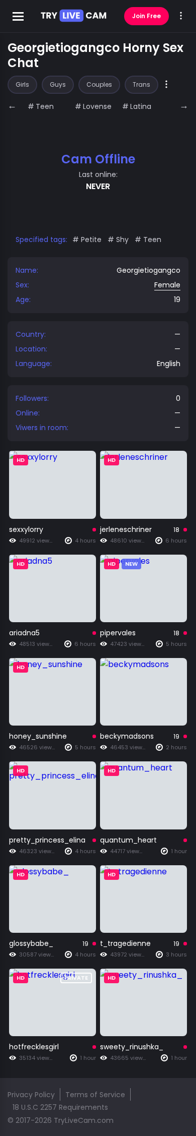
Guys (58, 84)
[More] (166, 85)
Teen (45, 106)
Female (167, 285)
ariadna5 (24, 633)
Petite (91, 239)
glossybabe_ (31, 943)
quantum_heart (128, 840)
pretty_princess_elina (47, 840)
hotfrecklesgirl (34, 1047)
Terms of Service (95, 1095)
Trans (141, 84)
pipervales (118, 633)
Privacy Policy (31, 1095)
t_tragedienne (125, 943)
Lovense (97, 106)
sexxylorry (26, 529)
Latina (140, 106)
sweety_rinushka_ (131, 1047)
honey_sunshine (38, 736)
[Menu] (181, 16)
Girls (22, 84)
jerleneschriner (126, 529)
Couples (99, 84)
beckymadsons (127, 736)
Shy (122, 239)
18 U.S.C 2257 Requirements (60, 1107)
